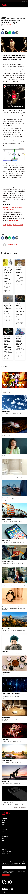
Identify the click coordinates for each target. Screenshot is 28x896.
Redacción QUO (7, 24)
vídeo (4, 227)
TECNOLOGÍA (4, 829)
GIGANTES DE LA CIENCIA (6, 842)
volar (9, 227)
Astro (3, 838)
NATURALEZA (4, 827)
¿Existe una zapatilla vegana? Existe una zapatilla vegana (19, 342)
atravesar (9, 224)
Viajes (3, 834)
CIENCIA (3, 820)
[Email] (16, 32)
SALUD (3, 824)
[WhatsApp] (9, 32)
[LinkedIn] (13, 32)
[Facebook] (2, 32)
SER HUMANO (4, 822)
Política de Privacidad (6, 851)
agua (4, 224)
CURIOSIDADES (5, 833)
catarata (15, 224)
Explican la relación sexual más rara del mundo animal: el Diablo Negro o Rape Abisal (8, 344)
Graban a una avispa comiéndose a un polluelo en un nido (8, 308)
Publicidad (4, 855)
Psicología (4, 826)
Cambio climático (5, 836)
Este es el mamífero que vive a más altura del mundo (20, 272)
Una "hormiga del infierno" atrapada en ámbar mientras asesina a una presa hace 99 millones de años (8, 275)
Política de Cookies (6, 853)
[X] (6, 32)
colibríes (21, 224)
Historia (3, 831)
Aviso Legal (4, 849)
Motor (3, 840)
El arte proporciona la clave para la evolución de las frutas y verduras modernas (20, 310)
